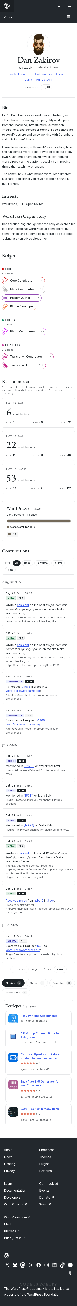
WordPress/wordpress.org (23, 950)
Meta (10, 569)
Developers (12, 1197)
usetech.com (18, 74)
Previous (19, 969)
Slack (50, 900)
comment (23, 605)
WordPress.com (17, 1217)
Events (44, 1190)
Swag (45, 1204)
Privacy (9, 1171)
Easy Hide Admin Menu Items (40, 1108)
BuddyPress (14, 1238)
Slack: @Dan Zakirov (38, 80)
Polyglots (42, 563)
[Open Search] (58, 6)
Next (60, 969)
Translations (15, 992)
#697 (39, 945)
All (16, 563)
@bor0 (38, 900)
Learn (8, 1184)
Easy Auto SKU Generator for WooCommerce (40, 1083)
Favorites (61, 982)
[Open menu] (70, 6)
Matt (9, 1224)
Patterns (45, 1171)
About (8, 1150)
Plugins (12, 982)
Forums (58, 563)
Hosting (9, 1164)
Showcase (46, 1150)
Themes (45, 1157)
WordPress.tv (15, 1204)
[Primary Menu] (68, 17)
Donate (46, 1197)
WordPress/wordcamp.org (23, 690)
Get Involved (48, 1184)
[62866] (29, 766)
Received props (16, 900)
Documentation (15, 1190)
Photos (36, 982)
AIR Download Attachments (39, 1015)
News (8, 1157)
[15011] (28, 795)
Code (27, 563)
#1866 (26, 686)
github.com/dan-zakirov (48, 74)
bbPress (12, 1231)
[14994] (29, 825)
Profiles (9, 17)
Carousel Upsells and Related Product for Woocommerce (41, 1056)
